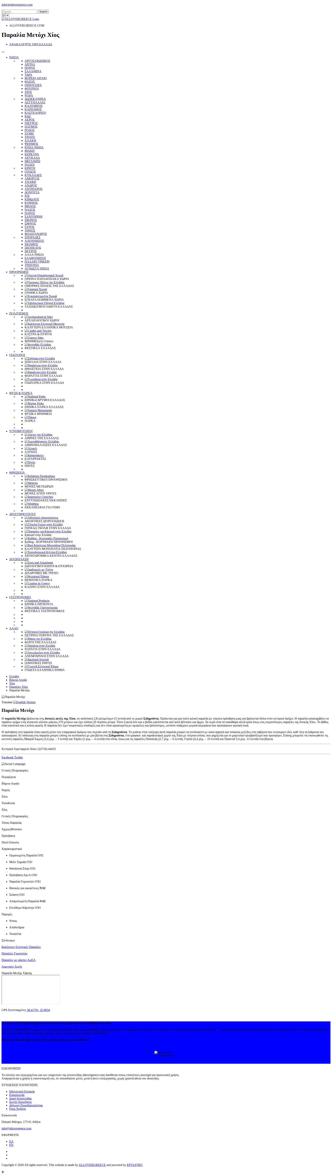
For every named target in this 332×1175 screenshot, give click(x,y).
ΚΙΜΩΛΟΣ (32, 199)
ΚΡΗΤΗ (30, 168)
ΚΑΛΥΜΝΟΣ (33, 105)
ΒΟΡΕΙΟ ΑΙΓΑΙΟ (36, 78)
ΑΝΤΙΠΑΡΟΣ (33, 189)
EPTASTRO (135, 1165)
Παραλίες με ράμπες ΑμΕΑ (19, 960)
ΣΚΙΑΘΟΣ (31, 244)
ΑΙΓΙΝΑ (30, 64)
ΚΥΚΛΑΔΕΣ (33, 175)
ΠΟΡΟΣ (30, 67)
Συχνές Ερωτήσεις (20, 1101)
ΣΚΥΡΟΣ (31, 251)
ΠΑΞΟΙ (29, 164)
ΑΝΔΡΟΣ (31, 185)
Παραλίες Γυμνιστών (14, 953)
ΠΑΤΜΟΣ (31, 126)
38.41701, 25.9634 (38, 1010)
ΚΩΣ (28, 116)
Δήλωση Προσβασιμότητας (26, 1105)
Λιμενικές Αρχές (12, 966)
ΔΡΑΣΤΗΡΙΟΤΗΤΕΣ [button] (22, 514)
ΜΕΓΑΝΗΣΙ (32, 161)
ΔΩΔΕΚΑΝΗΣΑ (35, 99)
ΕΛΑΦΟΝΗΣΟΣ (35, 258)
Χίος (12, 683)
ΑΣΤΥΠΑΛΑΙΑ (35, 102)
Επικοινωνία (16, 1095)
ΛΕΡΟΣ (30, 119)
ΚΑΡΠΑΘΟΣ (33, 109)
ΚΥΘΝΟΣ (31, 202)
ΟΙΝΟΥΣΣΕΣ (33, 85)
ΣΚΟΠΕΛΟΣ (33, 247)
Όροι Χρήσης (17, 1108)
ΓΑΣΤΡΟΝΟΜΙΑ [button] (20, 597)
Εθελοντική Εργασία (22, 1091)
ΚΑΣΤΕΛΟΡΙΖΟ (35, 112)
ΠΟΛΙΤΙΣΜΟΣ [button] (18, 313)
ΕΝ (11, 1145)
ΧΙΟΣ (28, 92)
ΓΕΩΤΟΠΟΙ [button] (17, 355)
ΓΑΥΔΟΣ (30, 171)
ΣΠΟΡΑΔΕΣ (32, 237)
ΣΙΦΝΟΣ (30, 223)
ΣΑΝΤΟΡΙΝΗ (33, 216)
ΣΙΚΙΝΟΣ (31, 220)
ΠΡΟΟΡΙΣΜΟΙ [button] (18, 272)
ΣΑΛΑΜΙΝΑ (33, 71)
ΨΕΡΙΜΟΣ (31, 144)
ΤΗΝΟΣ (30, 230)
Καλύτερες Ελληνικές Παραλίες (21, 947)
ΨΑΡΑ (29, 95)
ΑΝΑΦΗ (30, 182)
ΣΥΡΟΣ (29, 227)
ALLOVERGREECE (92, 1165)
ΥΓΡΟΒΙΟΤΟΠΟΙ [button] (20, 431)
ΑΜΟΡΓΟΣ (32, 178)
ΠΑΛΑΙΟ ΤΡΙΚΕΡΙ (37, 261)
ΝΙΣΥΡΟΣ (31, 123)
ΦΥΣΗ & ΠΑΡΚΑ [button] (20, 393)
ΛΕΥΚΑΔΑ (32, 157)
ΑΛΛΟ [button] (13, 628)
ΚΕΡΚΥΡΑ (32, 154)
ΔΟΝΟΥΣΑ (32, 192)
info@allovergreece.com (16, 1128)
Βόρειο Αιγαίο (18, 680)
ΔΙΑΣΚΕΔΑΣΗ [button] (19, 559)
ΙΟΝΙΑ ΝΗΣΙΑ (34, 147)
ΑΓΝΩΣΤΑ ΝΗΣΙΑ (37, 268)
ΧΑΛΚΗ (30, 140)
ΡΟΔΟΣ (30, 130)
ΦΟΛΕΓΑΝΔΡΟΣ (36, 233)
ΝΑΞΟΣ (30, 209)
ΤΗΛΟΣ (30, 137)
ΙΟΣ (27, 195)
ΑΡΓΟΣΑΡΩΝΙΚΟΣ (37, 60)
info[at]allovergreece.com (17, 4)
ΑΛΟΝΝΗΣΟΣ (34, 240)
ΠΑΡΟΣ (30, 213)
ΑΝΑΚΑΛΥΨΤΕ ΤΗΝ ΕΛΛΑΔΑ (30, 44)
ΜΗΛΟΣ (30, 206)
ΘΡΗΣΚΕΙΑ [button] (17, 472)
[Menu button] (3, 51)
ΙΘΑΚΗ (30, 150)
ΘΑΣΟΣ (30, 81)
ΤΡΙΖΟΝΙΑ (32, 265)
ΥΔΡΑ (28, 74)
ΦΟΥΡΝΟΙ (32, 88)
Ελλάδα (14, 676)
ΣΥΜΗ (29, 133)
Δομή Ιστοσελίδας (20, 1098)
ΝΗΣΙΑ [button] (14, 57)
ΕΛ (11, 1141)
